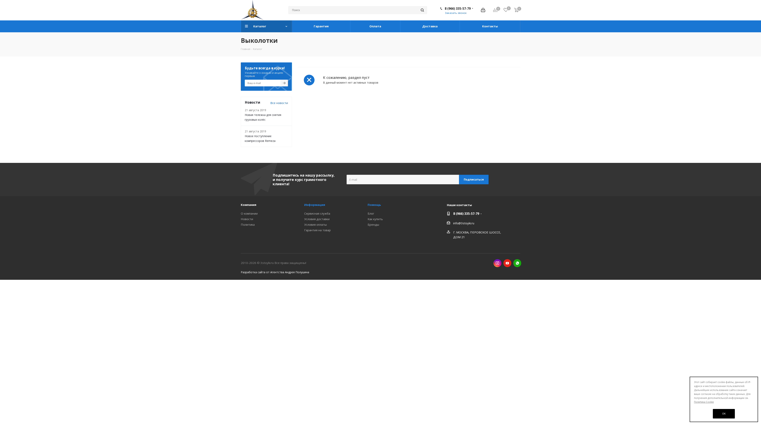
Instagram (497, 263)
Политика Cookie (704, 402)
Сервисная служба (317, 213)
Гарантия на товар (317, 230)
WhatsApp (517, 263)
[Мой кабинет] (483, 10)
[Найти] (422, 10)
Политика (248, 224)
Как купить (375, 219)
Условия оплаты (315, 224)
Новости (247, 219)
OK (724, 413)
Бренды (373, 224)
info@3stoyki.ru (463, 223)
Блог (371, 213)
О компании (249, 213)
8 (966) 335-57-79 (458, 8)
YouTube (507, 263)
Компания (248, 205)
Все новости (279, 103)
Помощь (374, 205)
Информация (314, 205)
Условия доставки (317, 219)
